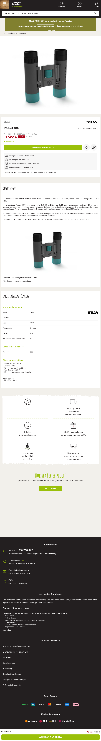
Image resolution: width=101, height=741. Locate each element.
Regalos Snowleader (12, 674)
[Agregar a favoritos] (86, 147)
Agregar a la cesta (43, 147)
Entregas (7, 657)
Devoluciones (9, 663)
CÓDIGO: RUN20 (45, 26)
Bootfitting (7, 669)
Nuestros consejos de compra (16, 646)
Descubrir (51, 31)
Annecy (6, 608)
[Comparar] (93, 147)
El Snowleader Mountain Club (16, 652)
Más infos (7, 630)
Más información (50, 172)
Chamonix (17, 608)
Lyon (27, 608)
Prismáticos (11, 33)
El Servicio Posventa (12, 685)
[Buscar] (97, 11)
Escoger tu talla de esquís (14, 680)
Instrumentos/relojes (23, 281)
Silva (7, 122)
